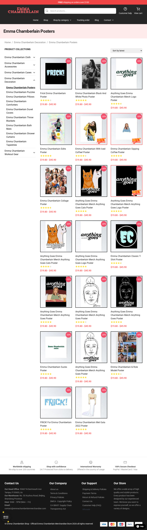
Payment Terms (89, 493)
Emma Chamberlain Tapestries (16, 143)
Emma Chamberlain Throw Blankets (19, 119)
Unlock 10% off (5, 517)
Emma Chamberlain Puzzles (20, 92)
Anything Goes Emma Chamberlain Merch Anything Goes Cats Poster (90, 204)
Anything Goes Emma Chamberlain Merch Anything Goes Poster (55, 315)
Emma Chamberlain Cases (18, 72)
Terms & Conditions (58, 493)
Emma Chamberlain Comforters (16, 103)
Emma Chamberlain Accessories (15, 65)
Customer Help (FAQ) (91, 505)
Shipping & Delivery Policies (94, 489)
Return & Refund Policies (93, 497)
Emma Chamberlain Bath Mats (19, 127)
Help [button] (142, 526)
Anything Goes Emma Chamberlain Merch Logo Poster (123, 97)
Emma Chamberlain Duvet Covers (19, 111)
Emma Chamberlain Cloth (18, 57)
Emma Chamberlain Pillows (20, 96)
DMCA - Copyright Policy (61, 501)
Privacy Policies (57, 497)
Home (8, 42)
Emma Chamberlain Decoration (30, 42)
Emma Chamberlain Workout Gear (15, 152)
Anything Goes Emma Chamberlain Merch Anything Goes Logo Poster (125, 204)
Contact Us (87, 501)
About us (54, 489)
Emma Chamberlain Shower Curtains (20, 135)
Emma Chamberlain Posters (63, 42)
